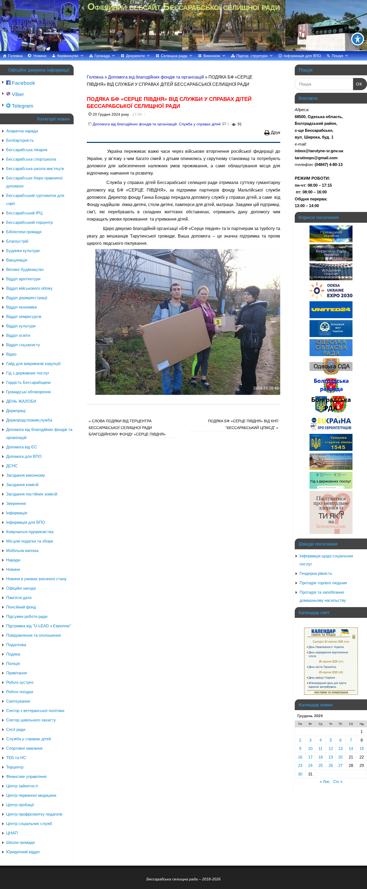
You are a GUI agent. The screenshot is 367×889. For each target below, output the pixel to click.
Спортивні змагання (24, 748)
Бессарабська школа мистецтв (35, 168)
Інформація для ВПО (302, 56)
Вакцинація (16, 260)
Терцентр (14, 767)
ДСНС (12, 465)
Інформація (16, 513)
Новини (39, 56)
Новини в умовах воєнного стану (36, 578)
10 (310, 748)
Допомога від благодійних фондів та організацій (156, 77)
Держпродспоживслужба (29, 420)
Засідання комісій (22, 484)
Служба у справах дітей (200, 124)
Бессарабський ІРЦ (24, 213)
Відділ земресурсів (23, 316)
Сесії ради (15, 729)
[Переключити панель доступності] (357, 39)
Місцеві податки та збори (29, 541)
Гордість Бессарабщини (28, 382)
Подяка (13, 654)
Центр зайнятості (22, 786)
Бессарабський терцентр (29, 222)
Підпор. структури (252, 56)
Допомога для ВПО (24, 456)
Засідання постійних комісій (31, 494)
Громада (102, 56)
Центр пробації (20, 804)
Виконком (211, 56)
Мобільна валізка (22, 550)
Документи (135, 56)
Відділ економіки (21, 307)
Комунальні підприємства (29, 531)
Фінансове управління (26, 776)
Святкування (18, 701)
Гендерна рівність (316, 573)
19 (331, 757)
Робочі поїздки (19, 691)
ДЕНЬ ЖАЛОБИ (21, 401)
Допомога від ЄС (21, 447)
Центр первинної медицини (31, 795)
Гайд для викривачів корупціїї (33, 363)
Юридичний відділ (23, 851)
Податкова (16, 644)
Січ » (337, 781)
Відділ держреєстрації (26, 297)
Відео (11, 354)
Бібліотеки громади (23, 231)
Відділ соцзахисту (23, 344)
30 (300, 774)
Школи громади (20, 842)
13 (340, 748)
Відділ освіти (18, 335)
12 (331, 748)
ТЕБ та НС (16, 757)
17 (310, 757)
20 (340, 757)
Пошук (337, 56)
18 (320, 757)
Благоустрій (17, 241)
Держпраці (16, 410)
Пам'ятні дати (18, 597)
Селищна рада (174, 56)
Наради (13, 560)
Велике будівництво (25, 269)
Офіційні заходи (21, 588)
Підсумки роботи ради (26, 616)
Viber (17, 94)
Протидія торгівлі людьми (323, 582)
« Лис (325, 781)
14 (351, 748)
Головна (15, 56)
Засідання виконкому (25, 475)
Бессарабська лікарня (26, 149)
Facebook (22, 83)
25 (320, 765)
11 (320, 748)
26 (331, 765)
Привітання (16, 673)
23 (300, 765)
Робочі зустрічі (19, 682)
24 (310, 765)
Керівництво (67, 56)
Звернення (16, 503)
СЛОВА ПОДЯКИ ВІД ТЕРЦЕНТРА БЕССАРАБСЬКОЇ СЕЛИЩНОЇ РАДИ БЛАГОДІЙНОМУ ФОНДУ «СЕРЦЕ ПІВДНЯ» (127, 427)
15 (361, 748)
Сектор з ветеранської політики (35, 710)
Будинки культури (22, 250)
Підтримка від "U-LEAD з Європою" (38, 626)
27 (340, 765)
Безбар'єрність (20, 140)
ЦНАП (12, 833)
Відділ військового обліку (29, 288)
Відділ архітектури (23, 279)
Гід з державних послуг (27, 373)
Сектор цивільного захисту (31, 720)
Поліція (13, 663)
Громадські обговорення (28, 391)
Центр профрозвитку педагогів (34, 814)
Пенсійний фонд (21, 607)
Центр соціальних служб (29, 823)
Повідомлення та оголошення (33, 635)
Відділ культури (20, 326)
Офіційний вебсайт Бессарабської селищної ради (183, 6)
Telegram (21, 106)
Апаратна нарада (22, 131)
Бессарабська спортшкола (31, 159)
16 (300, 757)
